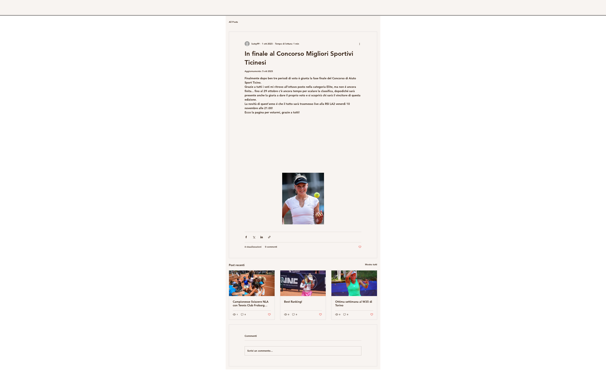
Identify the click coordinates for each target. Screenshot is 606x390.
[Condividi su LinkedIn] (261, 237)
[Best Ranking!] (303, 283)
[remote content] (303, 143)
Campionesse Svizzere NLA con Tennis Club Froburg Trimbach (250, 303)
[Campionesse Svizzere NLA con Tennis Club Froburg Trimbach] (252, 283)
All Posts (233, 22)
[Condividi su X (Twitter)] (253, 237)
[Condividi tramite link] (269, 237)
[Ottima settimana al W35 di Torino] (354, 283)
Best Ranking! (293, 301)
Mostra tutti (371, 264)
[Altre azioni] (359, 44)
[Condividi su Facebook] (246, 237)
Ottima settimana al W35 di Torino (353, 303)
